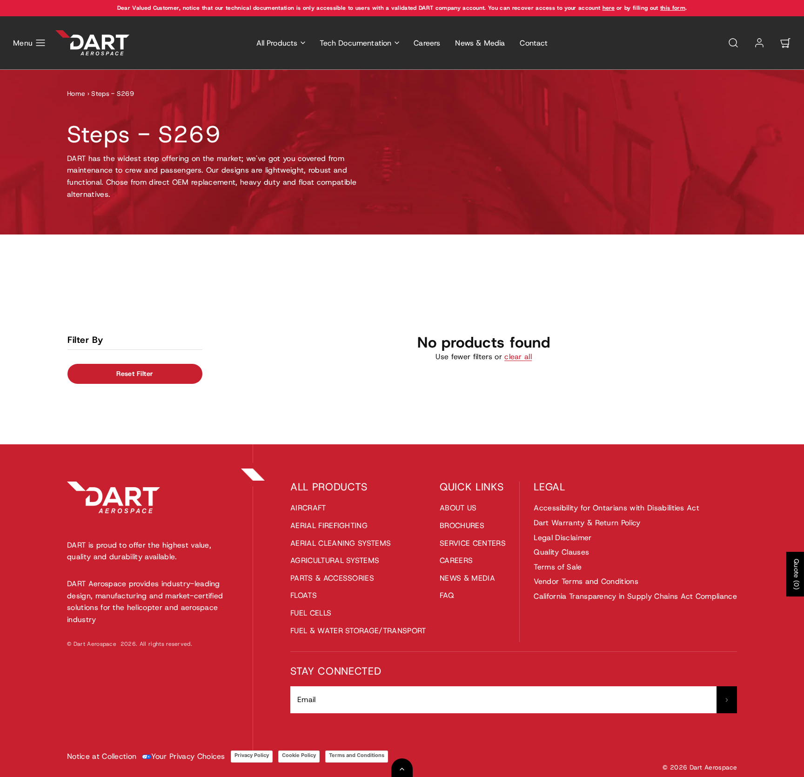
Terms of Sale (558, 567)
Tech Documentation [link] (355, 43)
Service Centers (473, 543)
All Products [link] (277, 43)
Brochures (462, 525)
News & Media (480, 43)
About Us (458, 508)
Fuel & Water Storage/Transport (358, 631)
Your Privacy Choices (188, 756)
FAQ (447, 595)
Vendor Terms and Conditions (586, 581)
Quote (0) (796, 574)
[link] (759, 42)
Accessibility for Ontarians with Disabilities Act (616, 508)
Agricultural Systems (334, 560)
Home (76, 93)
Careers (427, 43)
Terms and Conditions (356, 755)
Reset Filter (134, 373)
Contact (534, 43)
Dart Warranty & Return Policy (587, 523)
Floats (303, 595)
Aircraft (308, 508)
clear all (518, 357)
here (609, 8)
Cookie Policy (299, 755)
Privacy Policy (251, 755)
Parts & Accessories (332, 578)
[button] (29, 42)
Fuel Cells (310, 613)
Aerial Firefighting (329, 525)
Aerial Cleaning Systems (340, 543)
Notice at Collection (101, 756)
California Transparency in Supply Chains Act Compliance (635, 596)
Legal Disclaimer (562, 538)
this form (672, 8)
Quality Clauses (561, 552)
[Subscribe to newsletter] (727, 699)
